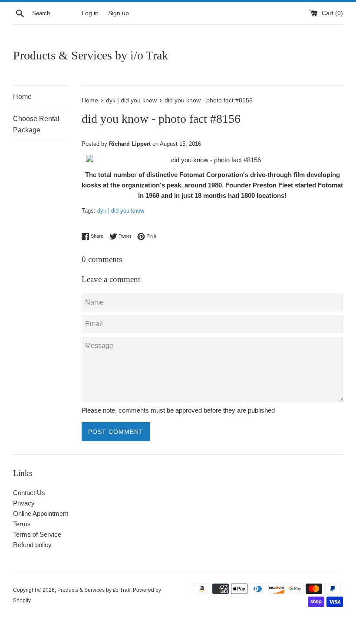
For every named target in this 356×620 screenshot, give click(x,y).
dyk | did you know (120, 210)
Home (22, 96)
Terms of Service (37, 534)
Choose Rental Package (36, 124)
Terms (22, 524)
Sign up (118, 13)
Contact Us (29, 492)
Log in (90, 13)
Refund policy (32, 544)
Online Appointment (40, 513)
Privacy (24, 503)
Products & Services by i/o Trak (90, 55)
